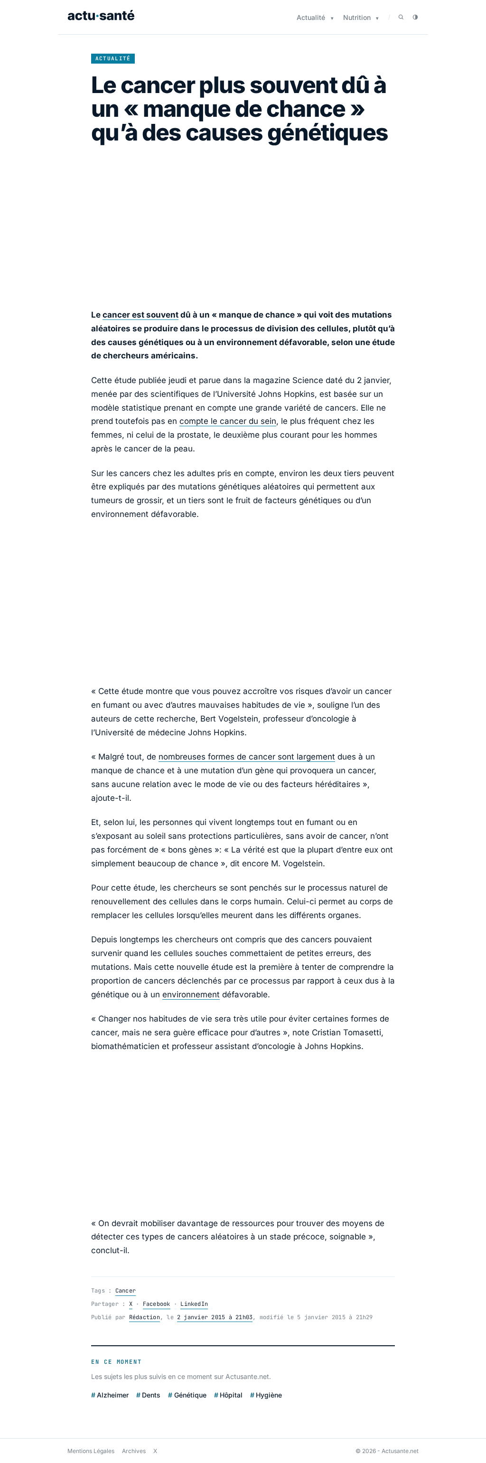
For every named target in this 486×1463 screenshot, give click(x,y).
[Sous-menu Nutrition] (377, 18)
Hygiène (269, 1394)
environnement (191, 994)
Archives (134, 1450)
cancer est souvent (140, 314)
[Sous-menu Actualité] (332, 18)
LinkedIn (194, 1304)
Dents (151, 1394)
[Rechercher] (401, 17)
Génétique (190, 1394)
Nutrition (357, 17)
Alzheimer (113, 1394)
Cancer (125, 1290)
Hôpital (231, 1394)
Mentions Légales (90, 1450)
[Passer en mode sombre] (415, 17)
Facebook (156, 1304)
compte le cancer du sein (227, 421)
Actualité (311, 17)
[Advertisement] (243, 226)
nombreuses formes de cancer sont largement (247, 756)
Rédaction (144, 1317)
